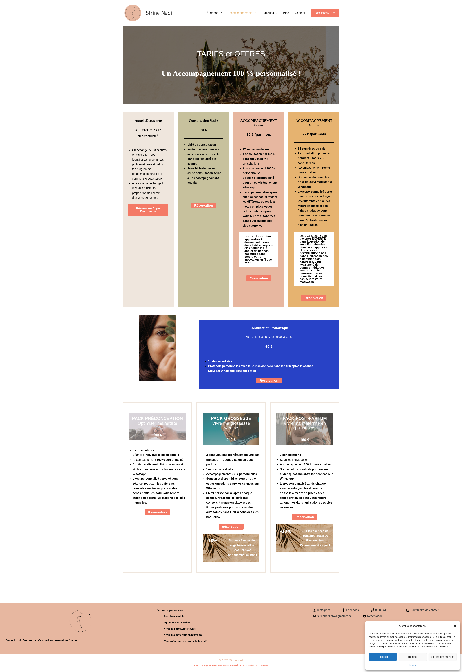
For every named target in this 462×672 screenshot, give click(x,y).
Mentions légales (202, 665)
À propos (212, 12)
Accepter (383, 656)
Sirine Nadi (159, 13)
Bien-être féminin (174, 616)
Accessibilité (245, 665)
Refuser (412, 656)
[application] (220, 13)
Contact (300, 12)
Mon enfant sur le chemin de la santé (185, 641)
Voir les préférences (442, 656)
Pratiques (267, 12)
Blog (286, 12)
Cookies (413, 665)
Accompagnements (240, 12)
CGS (255, 665)
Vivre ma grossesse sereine (180, 628)
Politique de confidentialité (225, 665)
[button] (455, 626)
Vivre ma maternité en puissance (183, 634)
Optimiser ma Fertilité (177, 622)
